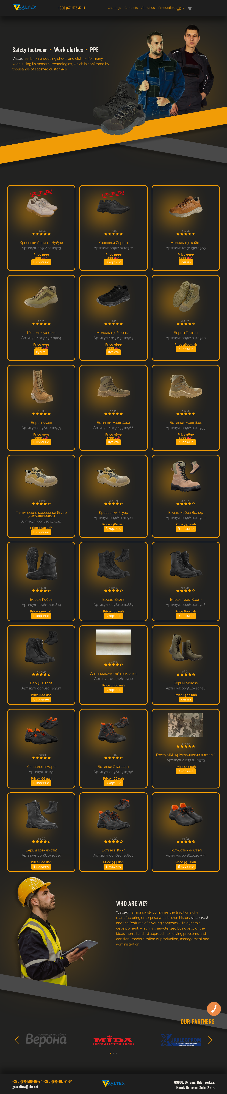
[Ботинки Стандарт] (113, 731)
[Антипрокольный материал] (113, 643)
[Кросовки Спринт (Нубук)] (41, 207)
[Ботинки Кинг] (113, 815)
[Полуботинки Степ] (186, 815)
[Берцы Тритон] (186, 297)
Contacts (131, 8)
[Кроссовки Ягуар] (113, 477)
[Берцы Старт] (41, 648)
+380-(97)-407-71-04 (58, 1081)
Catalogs (114, 8)
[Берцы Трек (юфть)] (41, 815)
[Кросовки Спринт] (113, 207)
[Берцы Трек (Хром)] (186, 564)
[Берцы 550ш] (41, 387)
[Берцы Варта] (113, 564)
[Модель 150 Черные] (113, 297)
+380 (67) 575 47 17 (71, 8)
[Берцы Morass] (186, 648)
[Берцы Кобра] (41, 564)
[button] (16, 1040)
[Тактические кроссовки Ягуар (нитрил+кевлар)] (41, 477)
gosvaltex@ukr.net (25, 1086)
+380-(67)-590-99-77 (27, 1081)
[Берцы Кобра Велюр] (186, 477)
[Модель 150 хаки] (41, 297)
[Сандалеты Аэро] (41, 731)
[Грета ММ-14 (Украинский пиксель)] (186, 725)
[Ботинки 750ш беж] (186, 387)
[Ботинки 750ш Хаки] (113, 387)
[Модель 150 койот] (186, 207)
